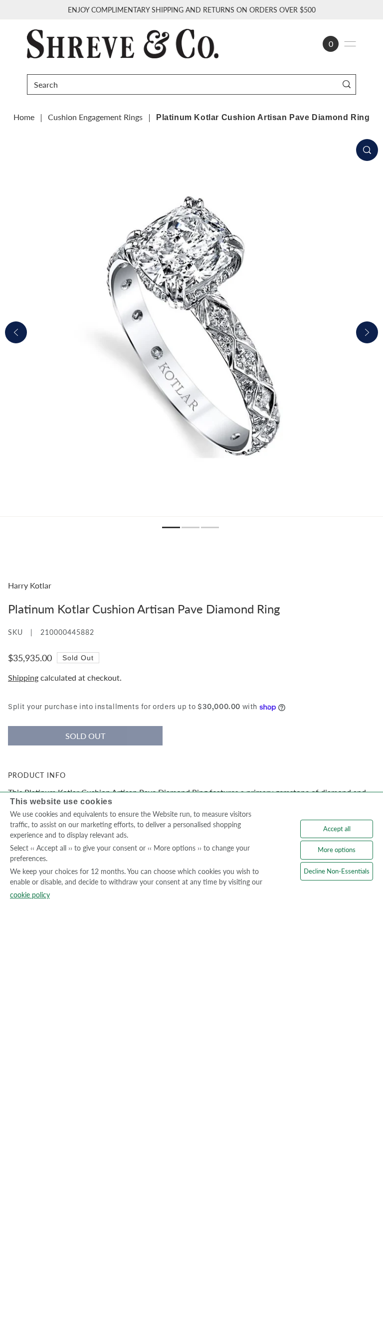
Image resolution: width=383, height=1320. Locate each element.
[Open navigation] (350, 44)
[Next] (367, 332)
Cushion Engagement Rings (95, 117)
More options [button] (337, 850)
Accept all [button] (337, 829)
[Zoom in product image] (367, 150)
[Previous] (16, 332)
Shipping (23, 677)
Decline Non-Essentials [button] (337, 871)
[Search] (346, 84)
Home (23, 117)
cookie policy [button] (30, 894)
